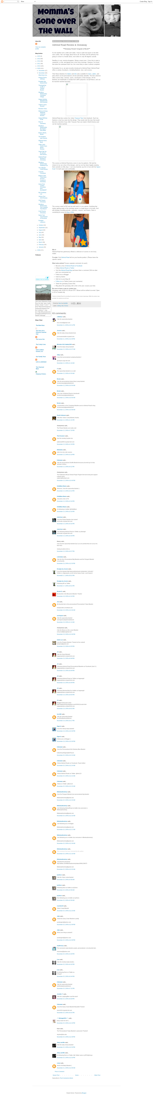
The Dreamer (61, 436)
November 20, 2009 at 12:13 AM (66, 755)
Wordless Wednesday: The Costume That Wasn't (43, 207)
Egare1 (59, 726)
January (41, 247)
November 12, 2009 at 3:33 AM (65, 373)
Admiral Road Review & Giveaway (42, 158)
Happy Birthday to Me (43, 118)
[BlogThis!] (74, 303)
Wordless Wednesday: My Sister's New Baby (43, 128)
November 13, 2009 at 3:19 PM (65, 454)
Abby (58, 355)
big (68, 212)
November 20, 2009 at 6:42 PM (65, 964)
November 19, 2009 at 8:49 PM (65, 670)
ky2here (59, 875)
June (40, 235)
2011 (38, 63)
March (41, 242)
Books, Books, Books (43, 133)
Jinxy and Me (61, 1042)
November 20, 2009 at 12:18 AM (66, 843)
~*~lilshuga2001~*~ (62, 1018)
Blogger (84, 1093)
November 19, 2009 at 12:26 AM (66, 610)
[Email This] (72, 303)
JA (58, 652)
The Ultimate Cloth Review (43, 168)
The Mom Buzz (40, 325)
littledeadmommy (62, 792)
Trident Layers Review (43, 105)
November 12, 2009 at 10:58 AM (66, 409)
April (40, 240)
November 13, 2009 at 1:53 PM (65, 444)
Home (77, 1075)
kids (75, 74)
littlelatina (60, 450)
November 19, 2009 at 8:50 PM (65, 694)
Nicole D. (59, 591)
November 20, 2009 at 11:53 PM (66, 1047)
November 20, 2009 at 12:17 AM (66, 829)
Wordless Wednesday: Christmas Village (43, 95)
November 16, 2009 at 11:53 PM (66, 563)
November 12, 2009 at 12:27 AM (66, 349)
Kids (63, 305)
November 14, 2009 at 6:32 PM (65, 523)
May (40, 237)
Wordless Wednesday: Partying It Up (43, 164)
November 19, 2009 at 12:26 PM (66, 634)
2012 (38, 61)
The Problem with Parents (43, 137)
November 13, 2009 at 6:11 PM (65, 466)
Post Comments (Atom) (66, 1078)
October (41, 225)
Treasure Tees (79, 118)
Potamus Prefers (41, 374)
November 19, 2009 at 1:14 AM (65, 622)
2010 (38, 66)
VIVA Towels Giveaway (42, 201)
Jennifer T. (60, 994)
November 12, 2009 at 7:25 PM (65, 430)
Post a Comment (59, 1071)
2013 (38, 58)
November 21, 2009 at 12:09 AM (66, 1068)
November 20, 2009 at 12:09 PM (66, 924)
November (42, 73)
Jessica (59, 330)
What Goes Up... (43, 75)
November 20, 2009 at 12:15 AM (66, 786)
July (40, 232)
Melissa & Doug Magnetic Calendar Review (43, 113)
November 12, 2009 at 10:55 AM (66, 397)
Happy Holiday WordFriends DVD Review (43, 101)
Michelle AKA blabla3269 (64, 344)
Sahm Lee (60, 640)
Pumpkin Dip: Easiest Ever (43, 82)
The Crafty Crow (41, 344)
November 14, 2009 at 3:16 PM (65, 501)
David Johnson (61, 415)
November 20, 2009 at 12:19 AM (66, 853)
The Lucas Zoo (40, 339)
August (41, 230)
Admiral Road (65, 257)
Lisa (58, 959)
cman (58, 1063)
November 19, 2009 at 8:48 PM (65, 658)
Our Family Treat (41, 356)
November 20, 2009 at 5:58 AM (65, 879)
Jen (58, 602)
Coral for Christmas (42, 172)
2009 (38, 68)
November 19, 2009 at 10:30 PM (66, 731)
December (42, 70)
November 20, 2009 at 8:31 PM (65, 1012)
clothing (59, 305)
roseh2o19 (60, 906)
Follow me (59, 281)
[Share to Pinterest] (80, 303)
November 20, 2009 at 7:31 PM (65, 988)
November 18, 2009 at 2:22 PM (65, 596)
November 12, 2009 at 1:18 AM (65, 363)
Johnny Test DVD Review (43, 197)
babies (69, 74)
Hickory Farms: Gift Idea (43, 78)
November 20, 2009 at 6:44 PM (65, 976)
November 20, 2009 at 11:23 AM (66, 910)
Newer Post (56, 1075)
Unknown (59, 460)
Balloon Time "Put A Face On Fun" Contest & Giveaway (42, 178)
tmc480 (59, 714)
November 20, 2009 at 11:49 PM (66, 1037)
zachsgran (60, 615)
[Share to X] (76, 303)
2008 (38, 250)
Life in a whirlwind (41, 362)
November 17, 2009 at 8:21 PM (65, 575)
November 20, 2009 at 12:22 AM (66, 869)
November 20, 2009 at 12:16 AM (66, 815)
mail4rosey (60, 945)
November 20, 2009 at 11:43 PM (66, 1023)
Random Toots (43, 108)
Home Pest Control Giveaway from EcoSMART (43, 187)
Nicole (59, 379)
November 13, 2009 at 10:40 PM (66, 480)
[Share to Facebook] (78, 303)
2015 (38, 56)
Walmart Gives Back (43, 141)
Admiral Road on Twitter (67, 268)
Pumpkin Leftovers (42, 221)
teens (89, 74)
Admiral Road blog (66, 270)
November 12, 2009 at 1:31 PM (65, 420)
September (42, 227)
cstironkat (60, 557)
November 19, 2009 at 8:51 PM (65, 708)
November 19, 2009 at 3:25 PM (65, 646)
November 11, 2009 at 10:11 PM (66, 325)
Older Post (97, 1075)
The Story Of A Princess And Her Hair (41, 332)
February (41, 244)
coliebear (59, 316)
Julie (58, 916)
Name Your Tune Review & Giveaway (43, 216)
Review (66, 305)
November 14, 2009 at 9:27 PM (65, 551)
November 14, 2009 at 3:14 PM (65, 491)
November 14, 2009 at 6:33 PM (65, 536)
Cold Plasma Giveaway (42, 211)
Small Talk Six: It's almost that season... (43, 153)
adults (94, 74)
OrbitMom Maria (61, 486)
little (72, 212)
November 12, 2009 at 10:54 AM (66, 385)
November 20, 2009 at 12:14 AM (66, 765)
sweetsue (60, 517)
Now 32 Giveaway (42, 122)
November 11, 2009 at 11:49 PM (66, 339)
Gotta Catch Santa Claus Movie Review (43, 147)
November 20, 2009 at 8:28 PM (65, 999)
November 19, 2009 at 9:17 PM (65, 720)
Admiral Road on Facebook (74, 266)
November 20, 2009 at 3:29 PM (65, 954)
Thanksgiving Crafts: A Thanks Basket (42, 88)
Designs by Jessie (62, 569)
